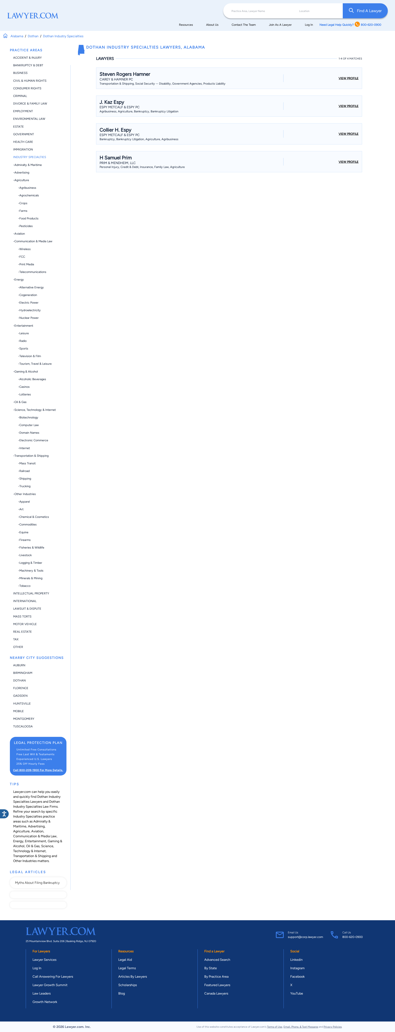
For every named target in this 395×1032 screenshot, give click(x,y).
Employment (23, 111)
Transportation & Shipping (32, 856)
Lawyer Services (44, 960)
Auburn (19, 665)
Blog (121, 993)
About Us (212, 25)
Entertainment (35, 841)
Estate (18, 126)
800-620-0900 (352, 937)
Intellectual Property (31, 593)
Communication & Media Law (35, 836)
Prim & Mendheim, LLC (118, 163)
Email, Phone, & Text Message (300, 1026)
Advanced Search (217, 960)
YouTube (296, 993)
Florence (20, 688)
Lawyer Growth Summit (50, 985)
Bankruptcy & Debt (28, 65)
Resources (186, 25)
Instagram (297, 968)
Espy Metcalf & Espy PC (120, 107)
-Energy (18, 279)
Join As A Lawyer (280, 25)
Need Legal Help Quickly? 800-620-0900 (350, 25)
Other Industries (25, 861)
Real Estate (22, 632)
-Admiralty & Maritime (27, 165)
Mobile (18, 711)
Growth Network (45, 1002)
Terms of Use (274, 1026)
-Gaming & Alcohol (25, 371)
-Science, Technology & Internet (34, 410)
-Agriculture (21, 180)
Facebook (297, 976)
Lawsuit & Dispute (27, 608)
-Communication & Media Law (32, 241)
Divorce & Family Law (30, 103)
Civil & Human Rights (29, 81)
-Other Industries (24, 494)
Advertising (36, 826)
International (24, 601)
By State (210, 968)
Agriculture (21, 831)
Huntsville (22, 703)
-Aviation (19, 233)
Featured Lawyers (217, 985)
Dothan (19, 680)
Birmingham (22, 673)
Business (20, 73)
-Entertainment (23, 325)
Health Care (23, 142)
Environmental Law (29, 119)
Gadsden (20, 696)
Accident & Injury (27, 57)
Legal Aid (125, 960)
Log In (309, 25)
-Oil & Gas (20, 402)
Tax (16, 639)
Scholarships (127, 985)
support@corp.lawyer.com (305, 937)
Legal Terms (127, 968)
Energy (18, 841)
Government (23, 134)
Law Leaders (42, 993)
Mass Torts (22, 616)
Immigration (23, 149)
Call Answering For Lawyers (53, 976)
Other (18, 647)
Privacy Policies (333, 1026)
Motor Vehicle (25, 624)
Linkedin (296, 960)
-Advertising (21, 172)
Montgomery (23, 719)
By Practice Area (216, 976)
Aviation (37, 831)
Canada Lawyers (216, 993)
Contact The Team (244, 25)
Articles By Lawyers (132, 976)
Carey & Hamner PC (116, 79)
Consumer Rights (27, 88)
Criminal (20, 96)
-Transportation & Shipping (31, 456)
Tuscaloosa (23, 726)
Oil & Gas (33, 846)
